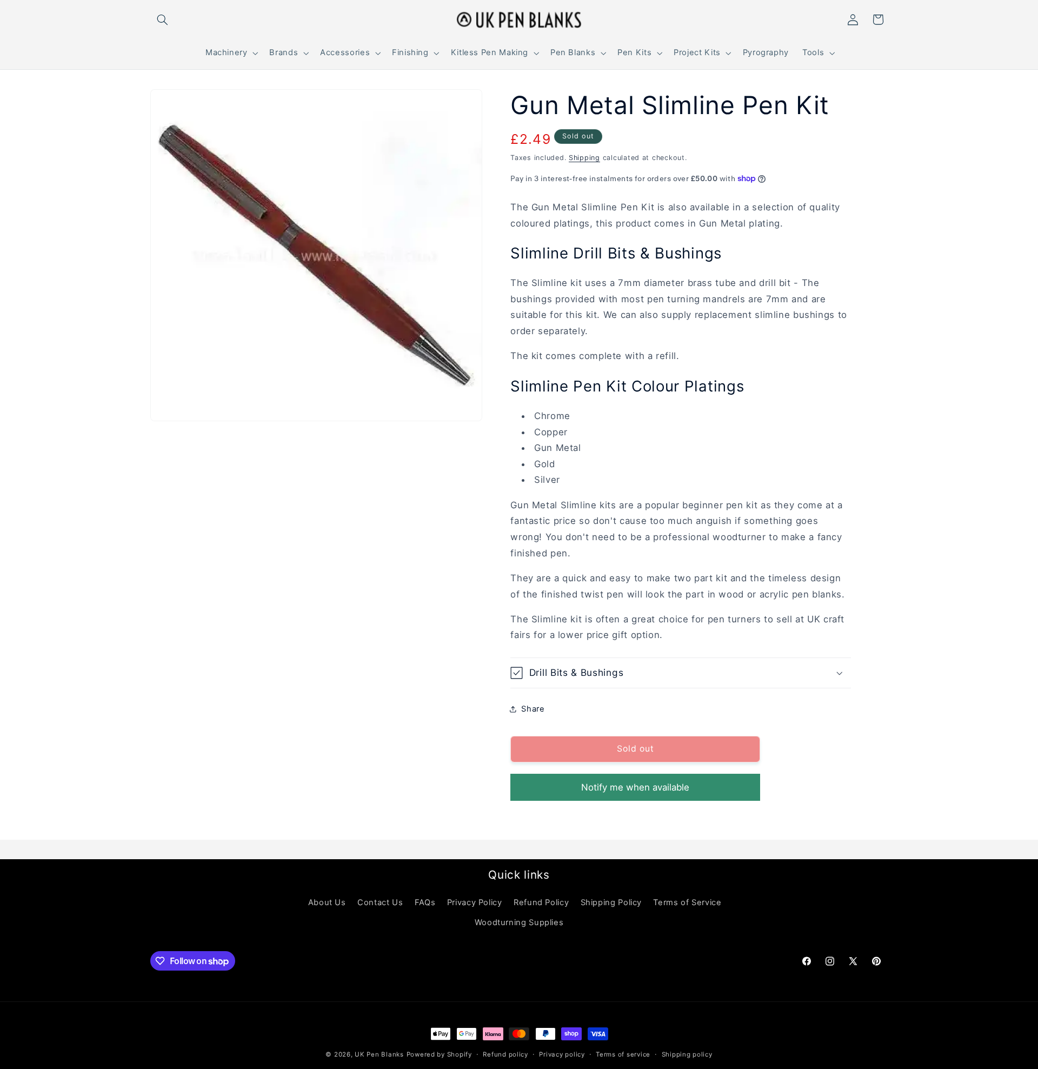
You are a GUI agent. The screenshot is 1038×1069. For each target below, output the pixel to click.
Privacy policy (561, 1054)
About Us (327, 902)
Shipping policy (687, 1054)
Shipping (584, 158)
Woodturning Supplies (519, 922)
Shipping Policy (611, 902)
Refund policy (505, 1054)
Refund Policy (541, 902)
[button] (162, 19)
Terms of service (623, 1054)
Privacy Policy (474, 902)
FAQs (425, 902)
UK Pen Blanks (379, 1054)
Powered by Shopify (439, 1054)
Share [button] (532, 708)
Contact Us (380, 902)
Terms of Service (687, 902)
